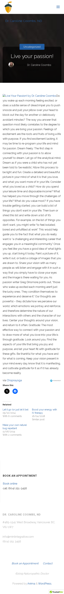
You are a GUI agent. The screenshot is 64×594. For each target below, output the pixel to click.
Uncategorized (32, 46)
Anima (31, 583)
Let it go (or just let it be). (16, 409)
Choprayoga (14, 380)
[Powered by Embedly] (55, 380)
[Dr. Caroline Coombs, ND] (8, 7)
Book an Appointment (25, 563)
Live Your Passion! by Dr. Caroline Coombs (30, 95)
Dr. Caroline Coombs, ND (23, 21)
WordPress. (45, 583)
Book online (10, 483)
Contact (47, 563)
